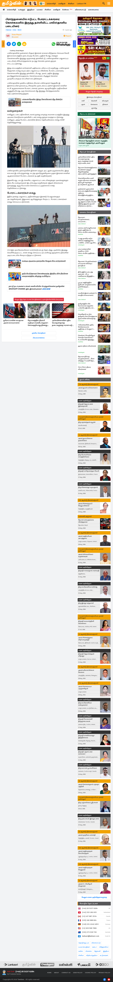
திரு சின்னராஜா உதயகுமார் (88, 487)
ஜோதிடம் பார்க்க (88, 58)
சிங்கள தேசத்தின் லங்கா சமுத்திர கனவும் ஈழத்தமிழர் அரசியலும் (93, 142)
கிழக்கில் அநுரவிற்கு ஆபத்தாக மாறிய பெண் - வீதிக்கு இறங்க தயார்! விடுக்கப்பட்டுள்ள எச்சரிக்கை (87, 203)
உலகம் (39, 10)
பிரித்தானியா (103, 947)
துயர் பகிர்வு (85, 379)
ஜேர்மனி (97, 951)
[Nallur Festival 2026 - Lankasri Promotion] (94, 21)
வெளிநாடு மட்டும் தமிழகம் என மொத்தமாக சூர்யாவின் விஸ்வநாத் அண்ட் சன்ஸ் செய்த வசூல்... (87, 316)
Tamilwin (21, 979)
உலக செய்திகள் (84, 947)
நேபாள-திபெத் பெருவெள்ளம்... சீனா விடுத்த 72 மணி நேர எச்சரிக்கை (86, 359)
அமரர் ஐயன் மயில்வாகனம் (88, 388)
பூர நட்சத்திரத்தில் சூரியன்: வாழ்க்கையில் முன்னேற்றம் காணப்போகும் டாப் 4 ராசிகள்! (87, 285)
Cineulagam (81, 245)
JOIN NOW (46, 289)
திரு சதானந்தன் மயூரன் (86, 422)
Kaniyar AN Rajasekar (84, 83)
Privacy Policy (104, 972)
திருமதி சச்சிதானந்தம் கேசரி (88, 471)
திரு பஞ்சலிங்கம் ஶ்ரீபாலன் (88, 803)
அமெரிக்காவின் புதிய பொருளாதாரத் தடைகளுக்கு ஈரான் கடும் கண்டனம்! (63, 323)
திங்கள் (105, 104)
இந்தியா (30, 10)
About (56, 972)
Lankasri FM (81, 4)
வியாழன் (105, 101)
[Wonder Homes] (94, 30)
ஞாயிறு (94, 108)
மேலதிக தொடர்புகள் (89, 903)
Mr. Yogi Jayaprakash (100, 83)
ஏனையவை (93, 10)
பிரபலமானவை (39, 338)
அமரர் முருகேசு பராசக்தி (87, 835)
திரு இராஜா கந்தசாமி (86, 603)
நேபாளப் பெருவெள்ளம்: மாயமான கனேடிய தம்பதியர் (87, 263)
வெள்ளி (94, 101)
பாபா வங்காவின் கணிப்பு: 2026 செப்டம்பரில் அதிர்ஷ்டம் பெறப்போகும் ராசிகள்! (87, 251)
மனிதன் (61, 4)
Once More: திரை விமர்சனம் (84, 368)
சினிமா (71, 4)
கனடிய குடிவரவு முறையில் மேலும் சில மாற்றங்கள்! (44, 261)
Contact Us (66, 972)
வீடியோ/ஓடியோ (91, 955)
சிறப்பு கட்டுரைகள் (87, 114)
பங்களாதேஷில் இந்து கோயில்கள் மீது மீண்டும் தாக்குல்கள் (42, 100)
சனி (83, 101)
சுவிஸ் (80, 951)
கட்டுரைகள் (104, 955)
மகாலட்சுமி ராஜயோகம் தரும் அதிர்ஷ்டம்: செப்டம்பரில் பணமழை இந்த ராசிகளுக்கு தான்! (87, 230)
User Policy (77, 972)
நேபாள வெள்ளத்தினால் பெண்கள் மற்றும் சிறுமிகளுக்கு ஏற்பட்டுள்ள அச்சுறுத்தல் (87, 171)
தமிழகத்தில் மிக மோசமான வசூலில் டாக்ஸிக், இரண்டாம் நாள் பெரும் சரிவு (85, 306)
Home (49, 972)
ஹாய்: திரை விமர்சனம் (87, 346)
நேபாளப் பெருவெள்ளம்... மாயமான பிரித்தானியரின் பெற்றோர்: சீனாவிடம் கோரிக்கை (86, 219)
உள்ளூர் (21, 10)
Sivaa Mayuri (17, 34)
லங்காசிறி (51, 4)
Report (68, 36)
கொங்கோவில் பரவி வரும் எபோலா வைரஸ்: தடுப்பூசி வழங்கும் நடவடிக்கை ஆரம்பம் (87, 181)
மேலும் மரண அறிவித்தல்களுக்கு (94, 897)
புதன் (83, 104)
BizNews (67, 10)
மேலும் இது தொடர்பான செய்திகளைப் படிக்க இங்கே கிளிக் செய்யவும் (39, 299)
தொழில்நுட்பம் (83, 943)
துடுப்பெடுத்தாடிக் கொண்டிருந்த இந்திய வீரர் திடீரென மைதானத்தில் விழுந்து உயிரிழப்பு (45, 274)
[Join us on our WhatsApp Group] (61, 44)
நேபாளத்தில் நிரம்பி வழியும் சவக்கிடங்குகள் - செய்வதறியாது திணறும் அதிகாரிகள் (38, 323)
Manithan (80, 234)
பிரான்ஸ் (88, 951)
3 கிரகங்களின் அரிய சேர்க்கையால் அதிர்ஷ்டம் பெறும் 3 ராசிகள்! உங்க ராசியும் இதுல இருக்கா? (86, 327)
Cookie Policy (90, 972)
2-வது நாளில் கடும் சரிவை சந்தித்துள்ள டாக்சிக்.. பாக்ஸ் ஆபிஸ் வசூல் (87, 241)
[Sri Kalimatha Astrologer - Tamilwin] (94, 50)
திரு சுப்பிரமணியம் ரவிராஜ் (87, 587)
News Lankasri (82, 224)
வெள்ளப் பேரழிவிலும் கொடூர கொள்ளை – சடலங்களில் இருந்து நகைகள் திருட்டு (86, 337)
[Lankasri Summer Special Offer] (94, 40)
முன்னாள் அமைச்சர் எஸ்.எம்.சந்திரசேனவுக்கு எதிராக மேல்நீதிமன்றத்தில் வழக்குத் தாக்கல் (87, 192)
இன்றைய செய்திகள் (94, 97)
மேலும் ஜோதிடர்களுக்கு (94, 91)
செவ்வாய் (94, 104)
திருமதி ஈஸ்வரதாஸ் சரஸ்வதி (88, 571)
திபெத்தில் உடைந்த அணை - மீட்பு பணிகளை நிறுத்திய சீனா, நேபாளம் (86, 274)
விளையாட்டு (80, 10)
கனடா (94, 947)
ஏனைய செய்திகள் (88, 212)
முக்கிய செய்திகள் (38, 333)
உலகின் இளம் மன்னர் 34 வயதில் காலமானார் (87, 294)
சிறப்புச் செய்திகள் (88, 152)
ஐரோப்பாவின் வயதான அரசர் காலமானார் (13, 321)
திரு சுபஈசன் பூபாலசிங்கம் (87, 768)
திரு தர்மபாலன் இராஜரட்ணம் (88, 819)
